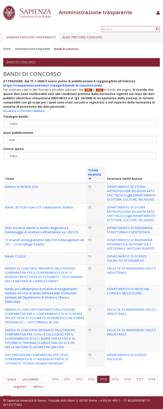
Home (7, 49)
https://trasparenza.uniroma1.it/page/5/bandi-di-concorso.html (52, 85)
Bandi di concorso (21, 62)
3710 (55, 379)
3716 (127, 379)
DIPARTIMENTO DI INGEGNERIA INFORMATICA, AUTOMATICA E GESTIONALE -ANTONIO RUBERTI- (131, 244)
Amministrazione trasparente (31, 37)
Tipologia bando (15, 116)
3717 (139, 379)
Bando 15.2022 (15, 256)
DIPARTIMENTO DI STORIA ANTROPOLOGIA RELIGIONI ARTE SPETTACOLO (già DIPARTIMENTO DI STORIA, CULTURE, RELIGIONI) (131, 193)
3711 (67, 379)
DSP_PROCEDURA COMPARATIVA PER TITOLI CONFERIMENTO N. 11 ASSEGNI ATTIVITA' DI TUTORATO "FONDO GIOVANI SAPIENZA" (37, 359)
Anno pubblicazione (18, 133)
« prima (11, 379)
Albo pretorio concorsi (82, 37)
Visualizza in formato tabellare (24, 111)
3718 (151, 379)
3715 (115, 379)
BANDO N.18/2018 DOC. (22, 187)
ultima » (38, 386)
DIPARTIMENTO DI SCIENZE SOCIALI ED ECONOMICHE (127, 258)
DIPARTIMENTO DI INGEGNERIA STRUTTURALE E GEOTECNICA (129, 230)
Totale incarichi (94, 172)
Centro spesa (13, 149)
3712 (79, 379)
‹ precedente (30, 379)
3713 (91, 379)
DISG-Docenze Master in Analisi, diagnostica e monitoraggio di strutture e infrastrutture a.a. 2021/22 (42, 230)
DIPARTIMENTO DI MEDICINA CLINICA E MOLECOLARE (128, 291)
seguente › (20, 386)
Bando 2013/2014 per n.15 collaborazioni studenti (39, 207)
